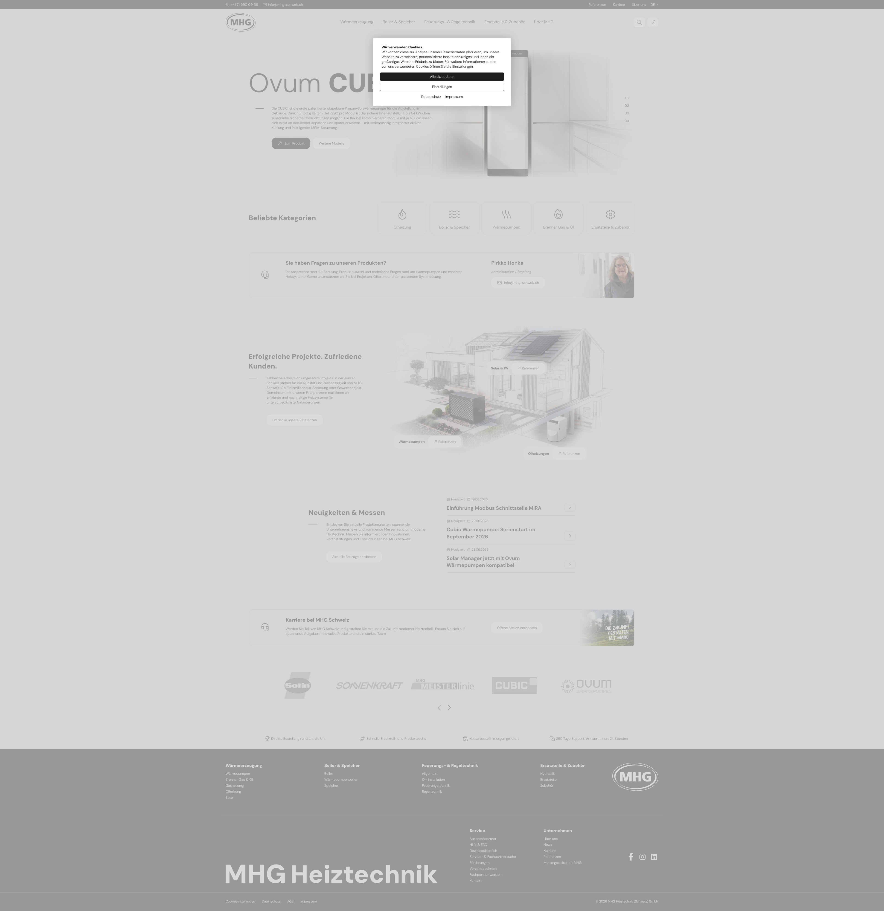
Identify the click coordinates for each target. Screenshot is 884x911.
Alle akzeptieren (442, 76)
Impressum (454, 96)
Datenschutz (431, 96)
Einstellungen (442, 86)
